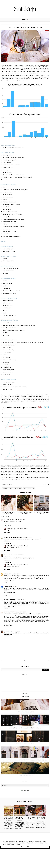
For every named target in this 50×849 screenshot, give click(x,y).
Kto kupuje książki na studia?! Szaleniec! (25, 743)
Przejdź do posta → (9, 828)
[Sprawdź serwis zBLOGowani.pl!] (25, 790)
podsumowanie (18, 488)
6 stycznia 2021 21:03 (22, 528)
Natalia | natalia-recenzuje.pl (12, 537)
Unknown (6, 573)
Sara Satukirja (11, 528)
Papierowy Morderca (9, 599)
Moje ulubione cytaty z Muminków (25, 712)
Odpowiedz (6, 523)
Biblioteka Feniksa (9, 612)
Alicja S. (6, 631)
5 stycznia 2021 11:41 (20, 519)
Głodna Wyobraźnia (9, 519)
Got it (28, 846)
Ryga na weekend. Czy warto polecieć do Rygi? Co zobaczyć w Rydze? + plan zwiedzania (25, 759)
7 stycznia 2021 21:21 (14, 573)
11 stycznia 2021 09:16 (19, 612)
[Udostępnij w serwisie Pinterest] (48, 485)
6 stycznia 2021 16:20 (19, 554)
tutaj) (29, 471)
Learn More (23, 846)
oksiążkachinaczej (7, 488)
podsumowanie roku (29, 488)
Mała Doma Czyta (8, 554)
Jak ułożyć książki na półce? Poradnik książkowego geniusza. (25, 727)
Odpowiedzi (8, 525)
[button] (25, 19)
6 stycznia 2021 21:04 (22, 545)
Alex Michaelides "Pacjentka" (25, 775)
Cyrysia (6, 586)
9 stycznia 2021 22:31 (21, 599)
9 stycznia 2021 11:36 (13, 586)
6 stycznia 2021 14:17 (26, 537)
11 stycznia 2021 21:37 (14, 631)
